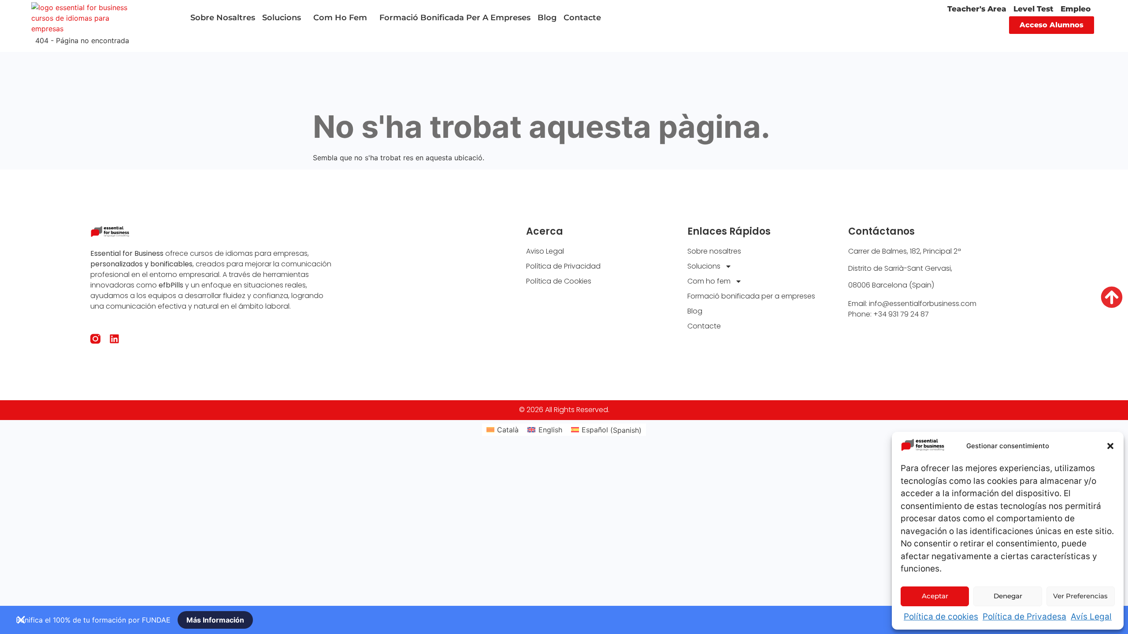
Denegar (1008, 596)
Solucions (281, 17)
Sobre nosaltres (222, 17)
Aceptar (935, 596)
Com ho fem (340, 17)
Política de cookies (941, 617)
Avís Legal (1091, 617)
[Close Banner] (21, 620)
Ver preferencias (1080, 596)
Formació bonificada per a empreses (455, 17)
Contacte (582, 17)
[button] (1110, 446)
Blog (547, 17)
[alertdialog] (564, 620)
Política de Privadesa (1024, 617)
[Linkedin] (114, 339)
